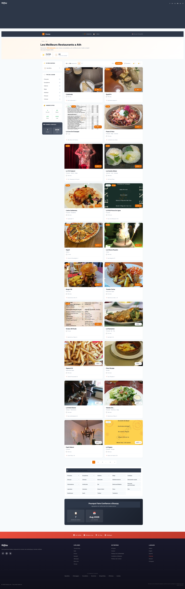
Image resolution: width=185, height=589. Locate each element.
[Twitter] (10, 553)
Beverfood (93, 576)
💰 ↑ (134, 63)
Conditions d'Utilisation (116, 556)
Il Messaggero (76, 576)
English (150, 551)
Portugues (151, 561)
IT (169, 3)
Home (43, 41)
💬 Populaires (127, 63)
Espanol (151, 553)
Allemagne (76, 558)
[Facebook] (2, 553)
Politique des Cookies (116, 558)
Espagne (76, 556)
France (75, 553)
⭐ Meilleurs (119, 63)
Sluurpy (75, 564)
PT (183, 3)
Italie (75, 551)
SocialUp (118, 576)
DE (180, 3)
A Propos (113, 548)
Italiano (150, 548)
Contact (113, 551)
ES (175, 3)
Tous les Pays (77, 548)
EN (172, 3)
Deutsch (151, 558)
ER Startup (111, 576)
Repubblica (67, 576)
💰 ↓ (139, 63)
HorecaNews (85, 576)
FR (177, 3)
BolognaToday (102, 576)
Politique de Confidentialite (117, 553)
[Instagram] (6, 553)
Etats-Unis (76, 561)
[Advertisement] (92, 17)
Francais (151, 556)
